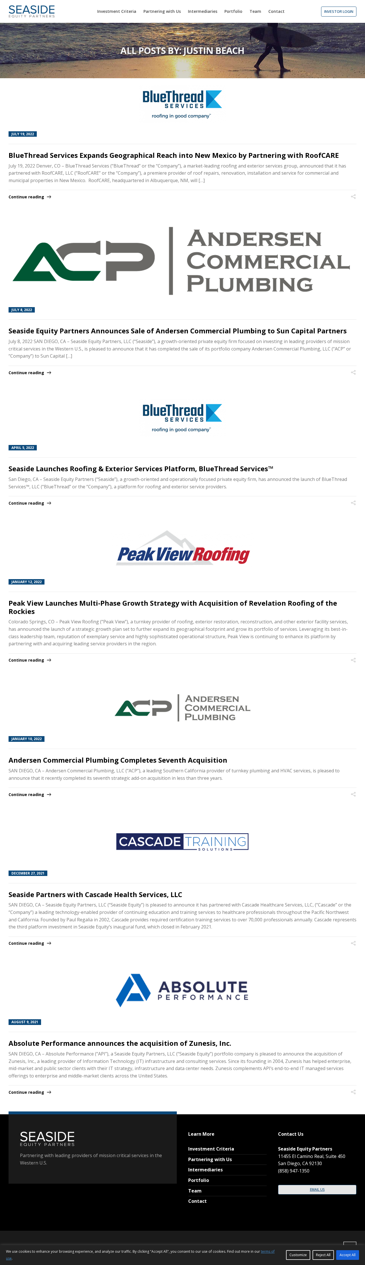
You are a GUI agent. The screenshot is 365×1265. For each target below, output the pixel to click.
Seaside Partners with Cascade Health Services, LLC (95, 894)
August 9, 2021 (24, 1022)
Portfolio (198, 1180)
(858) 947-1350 (293, 1171)
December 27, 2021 (27, 873)
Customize (298, 1254)
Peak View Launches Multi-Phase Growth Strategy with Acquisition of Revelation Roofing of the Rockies (173, 607)
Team (195, 1191)
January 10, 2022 (26, 738)
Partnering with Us (210, 1159)
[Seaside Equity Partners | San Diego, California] (31, 11)
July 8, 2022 (21, 309)
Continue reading (26, 197)
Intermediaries (205, 1170)
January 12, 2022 (26, 581)
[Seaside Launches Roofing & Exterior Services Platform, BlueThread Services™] (182, 418)
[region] (182, 1255)
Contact (197, 1201)
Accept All (348, 1254)
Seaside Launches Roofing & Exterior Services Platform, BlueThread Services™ (141, 468)
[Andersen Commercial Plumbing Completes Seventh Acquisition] (182, 707)
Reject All (323, 1254)
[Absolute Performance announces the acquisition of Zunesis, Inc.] (182, 990)
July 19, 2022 (22, 134)
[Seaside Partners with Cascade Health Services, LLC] (182, 841)
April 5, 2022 (22, 447)
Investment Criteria (211, 1149)
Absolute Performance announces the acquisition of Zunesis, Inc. (120, 1043)
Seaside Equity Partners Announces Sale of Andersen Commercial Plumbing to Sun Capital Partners (178, 330)
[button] (338, 12)
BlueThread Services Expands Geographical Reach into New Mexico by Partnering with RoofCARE (174, 155)
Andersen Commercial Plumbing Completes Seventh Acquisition (118, 760)
